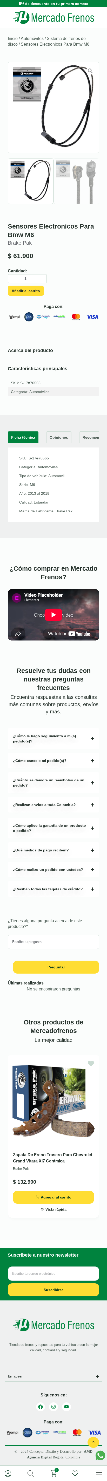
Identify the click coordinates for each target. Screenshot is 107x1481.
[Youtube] (66, 1406)
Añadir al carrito (26, 291)
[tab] (23, 437)
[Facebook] (40, 1406)
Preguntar (56, 967)
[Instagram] (53, 1406)
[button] (53, 1208)
